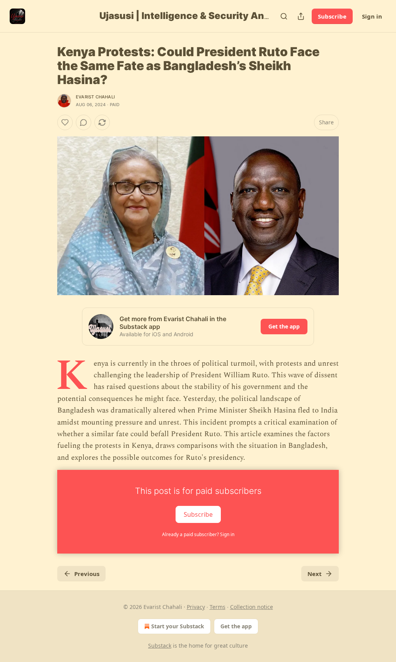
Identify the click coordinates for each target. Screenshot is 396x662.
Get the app (284, 326)
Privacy (196, 606)
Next (314, 574)
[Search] (284, 16)
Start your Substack (177, 626)
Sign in (372, 16)
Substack (159, 645)
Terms (217, 606)
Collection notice (251, 606)
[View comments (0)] (83, 122)
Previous (86, 574)
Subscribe (332, 16)
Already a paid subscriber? (198, 534)
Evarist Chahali (95, 97)
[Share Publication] (301, 16)
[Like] (65, 122)
